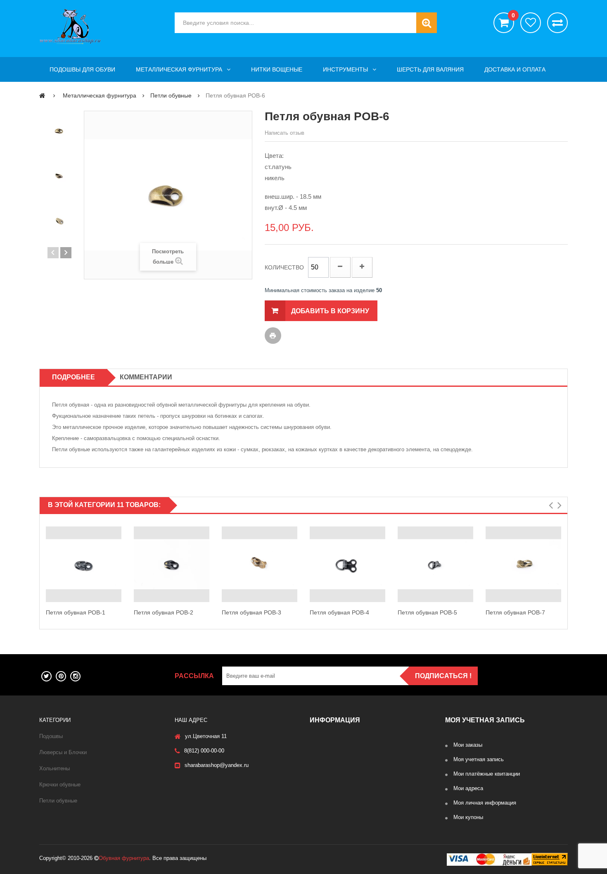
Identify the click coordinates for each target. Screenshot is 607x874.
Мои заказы (467, 745)
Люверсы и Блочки (63, 752)
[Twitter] (46, 676)
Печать (273, 335)
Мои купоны (468, 817)
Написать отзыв (284, 133)
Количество (284, 267)
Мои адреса (468, 788)
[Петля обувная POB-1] (83, 564)
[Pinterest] (61, 676)
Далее (65, 252)
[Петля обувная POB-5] (435, 564)
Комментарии (146, 377)
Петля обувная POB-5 (427, 612)
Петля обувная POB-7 (515, 612)
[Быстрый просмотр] (47, 564)
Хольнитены (54, 768)
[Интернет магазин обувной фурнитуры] (100, 26)
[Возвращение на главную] (42, 95)
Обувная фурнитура (124, 858)
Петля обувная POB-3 (251, 612)
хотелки (530, 22)
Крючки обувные (60, 784)
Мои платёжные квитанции (486, 774)
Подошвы (51, 736)
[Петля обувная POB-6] (59, 131)
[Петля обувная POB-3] (259, 564)
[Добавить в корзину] (120, 555)
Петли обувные (58, 801)
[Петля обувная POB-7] (523, 564)
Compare (120, 573)
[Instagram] (75, 676)
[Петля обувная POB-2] (171, 564)
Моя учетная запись (478, 759)
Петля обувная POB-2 (163, 612)
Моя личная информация (484, 803)
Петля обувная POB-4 (339, 612)
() (513, 15)
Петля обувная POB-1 (75, 612)
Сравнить (557, 22)
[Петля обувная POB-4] (347, 564)
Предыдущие (53, 252)
